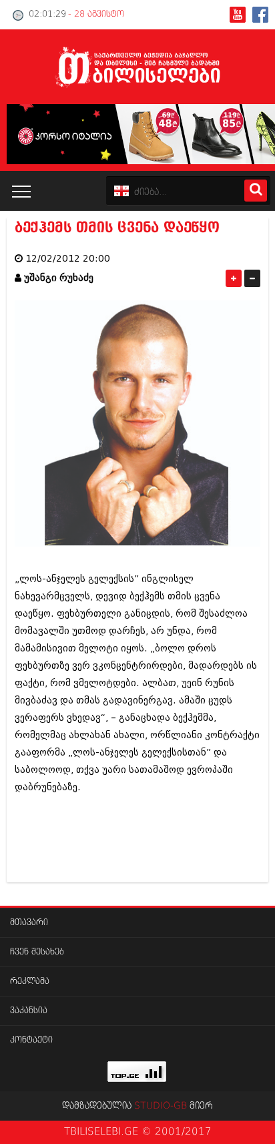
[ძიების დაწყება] (255, 191)
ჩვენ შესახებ (37, 952)
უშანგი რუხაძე (58, 278)
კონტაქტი (31, 1040)
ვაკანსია (28, 1011)
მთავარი (29, 922)
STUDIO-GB (160, 1106)
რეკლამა (29, 981)
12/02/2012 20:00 (67, 258)
